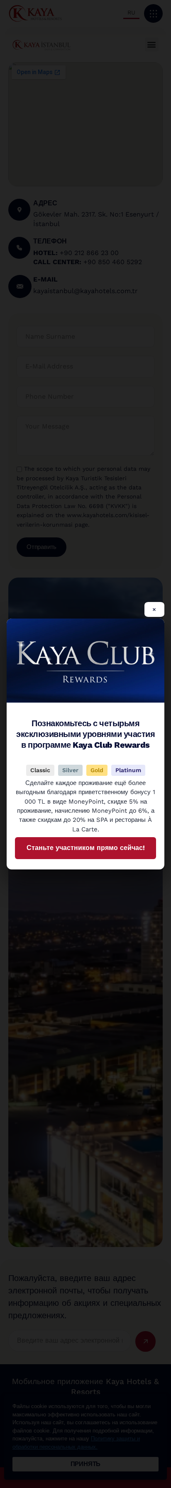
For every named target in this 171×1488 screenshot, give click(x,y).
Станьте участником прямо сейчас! (86, 848)
